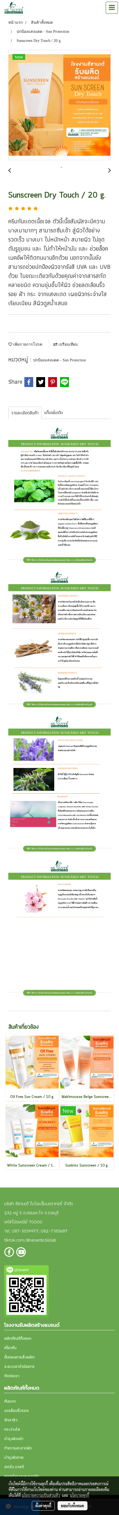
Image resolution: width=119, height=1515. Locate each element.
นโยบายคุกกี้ (79, 1495)
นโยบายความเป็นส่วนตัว (41, 1495)
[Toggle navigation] (112, 8)
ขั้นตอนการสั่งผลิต (19, 1357)
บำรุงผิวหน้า (13, 1439)
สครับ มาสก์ (14, 1467)
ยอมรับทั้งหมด (72, 1505)
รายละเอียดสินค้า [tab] (24, 412)
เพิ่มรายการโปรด (27, 344)
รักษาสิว (10, 1420)
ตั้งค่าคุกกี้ (43, 1505)
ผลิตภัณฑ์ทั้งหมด (17, 1338)
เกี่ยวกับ (10, 1348)
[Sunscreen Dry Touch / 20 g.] (59, 105)
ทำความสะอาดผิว (18, 1448)
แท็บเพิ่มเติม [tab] (53, 412)
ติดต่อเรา (11, 1376)
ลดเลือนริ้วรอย (16, 1411)
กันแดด (10, 1401)
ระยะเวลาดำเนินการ (19, 1366)
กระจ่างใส (12, 1429)
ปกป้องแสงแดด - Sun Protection (59, 360)
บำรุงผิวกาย (14, 1457)
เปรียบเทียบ (67, 344)
